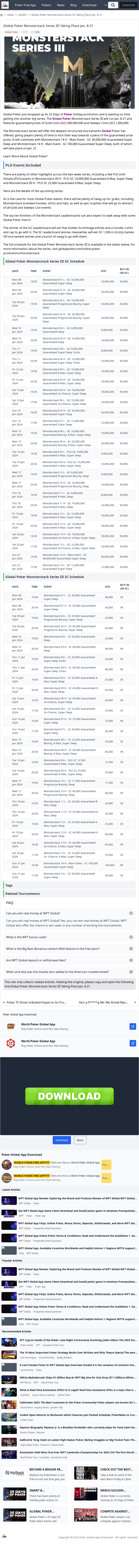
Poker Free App (25, 5)
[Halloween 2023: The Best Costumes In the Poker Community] (9, 1404)
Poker (68, 114)
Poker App (40, 1215)
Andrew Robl (57, 1445)
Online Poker (64, 1395)
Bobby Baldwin (64, 1357)
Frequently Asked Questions (47, 1228)
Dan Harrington (28, 1357)
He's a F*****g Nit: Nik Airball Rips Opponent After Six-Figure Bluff (102, 1002)
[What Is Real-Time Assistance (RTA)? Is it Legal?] (9, 1392)
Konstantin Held (59, 1457)
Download (89, 5)
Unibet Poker (26, 1420)
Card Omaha (26, 1370)
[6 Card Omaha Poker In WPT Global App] (9, 1367)
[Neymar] (9, 1429)
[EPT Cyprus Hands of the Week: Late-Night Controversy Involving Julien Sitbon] (9, 1342)
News (61, 5)
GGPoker (25, 1395)
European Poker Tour (53, 1345)
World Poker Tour (50, 1382)
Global (57, 119)
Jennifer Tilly (56, 1407)
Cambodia (44, 1457)
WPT (21, 1215)
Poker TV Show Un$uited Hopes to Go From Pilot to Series (37, 1002)
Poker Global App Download (96, 1537)
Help (21, 1253)
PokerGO (44, 1445)
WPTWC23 (25, 1382)
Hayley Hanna (42, 1407)
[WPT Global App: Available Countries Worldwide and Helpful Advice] (9, 1250)
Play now (106, 1164)
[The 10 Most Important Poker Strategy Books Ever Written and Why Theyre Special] (9, 1354)
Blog (73, 5)
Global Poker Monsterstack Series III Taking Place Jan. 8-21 (66, 14)
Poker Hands (26, 1345)
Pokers (46, 5)
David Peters (26, 1407)
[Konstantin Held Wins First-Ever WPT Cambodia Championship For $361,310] (9, 1454)
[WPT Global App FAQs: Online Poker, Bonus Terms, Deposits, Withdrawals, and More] (9, 1225)
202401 (22, 14)
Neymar (41, 1432)
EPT (38, 1345)
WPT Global (25, 1203)
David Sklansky (46, 1357)
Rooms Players (27, 1432)
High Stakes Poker (29, 1445)
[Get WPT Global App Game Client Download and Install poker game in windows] (9, 1213)
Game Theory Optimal (43, 1395)
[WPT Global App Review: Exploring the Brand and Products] (9, 1200)
